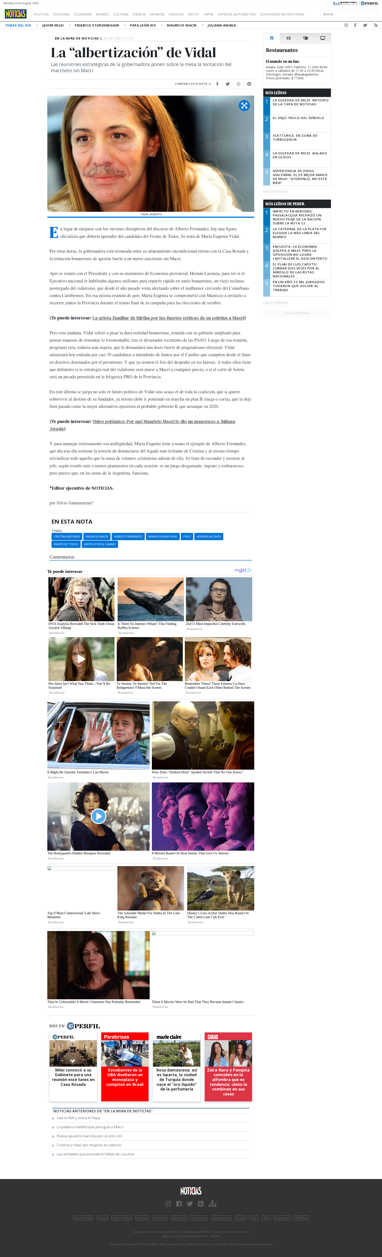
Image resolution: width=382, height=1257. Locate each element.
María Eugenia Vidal (162, 536)
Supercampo (221, 1218)
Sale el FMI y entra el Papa (78, 1117)
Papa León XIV (143, 25)
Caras (102, 1218)
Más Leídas (275, 92)
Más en (57, 1025)
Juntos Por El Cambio (100, 544)
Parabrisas (199, 1218)
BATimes (301, 1218)
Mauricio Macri (182, 25)
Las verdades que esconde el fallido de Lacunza (95, 1154)
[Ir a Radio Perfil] (345, 3)
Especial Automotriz (237, 14)
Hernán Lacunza (209, 536)
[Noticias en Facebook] (355, 26)
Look (240, 1218)
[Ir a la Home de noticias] (191, 1191)
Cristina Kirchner (67, 536)
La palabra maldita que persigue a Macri (90, 1126)
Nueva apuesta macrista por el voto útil (89, 1136)
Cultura (120, 14)
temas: (57, 531)
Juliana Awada (222, 25)
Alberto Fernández (128, 536)
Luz (253, 1218)
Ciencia (139, 14)
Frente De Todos (66, 544)
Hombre (160, 1218)
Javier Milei (53, 25)
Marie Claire (121, 1218)
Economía (83, 14)
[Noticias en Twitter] (365, 26)
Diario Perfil (83, 1218)
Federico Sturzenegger (97, 25)
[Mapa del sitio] (212, 1203)
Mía (266, 1218)
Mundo (102, 14)
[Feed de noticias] (376, 26)
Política (41, 14)
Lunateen (281, 1218)
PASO (187, 536)
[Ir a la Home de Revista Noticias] (16, 14)
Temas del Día (18, 25)
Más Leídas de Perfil (285, 203)
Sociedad (61, 14)
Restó (193, 14)
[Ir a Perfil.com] (369, 3)
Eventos (176, 14)
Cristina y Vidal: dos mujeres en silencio (89, 1145)
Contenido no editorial (282, 14)
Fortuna (142, 1218)
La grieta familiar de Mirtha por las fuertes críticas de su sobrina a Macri (168, 317)
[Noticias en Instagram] (346, 26)
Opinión (157, 14)
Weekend (178, 1218)
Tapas (208, 14)
